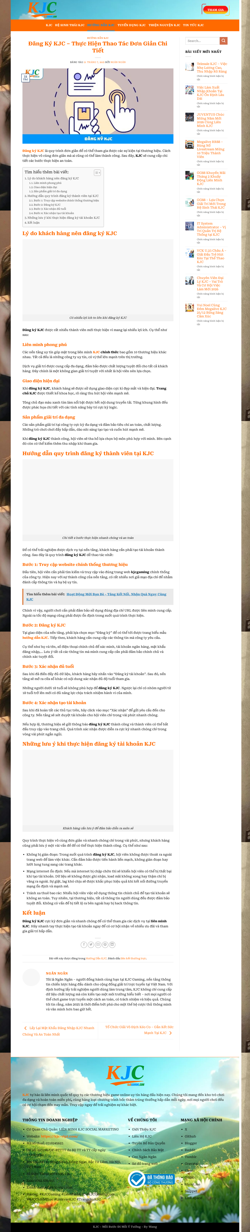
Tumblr (190, 1157)
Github (190, 1136)
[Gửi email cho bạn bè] (98, 945)
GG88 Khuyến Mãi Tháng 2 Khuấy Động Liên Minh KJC (211, 178)
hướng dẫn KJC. (35, 638)
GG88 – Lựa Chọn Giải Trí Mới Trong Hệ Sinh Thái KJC (211, 203)
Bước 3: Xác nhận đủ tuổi (50, 208)
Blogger (191, 1143)
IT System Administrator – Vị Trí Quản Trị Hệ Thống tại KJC (211, 229)
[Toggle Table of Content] (95, 172)
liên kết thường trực (133, 958)
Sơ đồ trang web (145, 1164)
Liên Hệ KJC (142, 1136)
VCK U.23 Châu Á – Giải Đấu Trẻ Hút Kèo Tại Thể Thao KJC (211, 256)
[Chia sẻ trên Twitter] (91, 945)
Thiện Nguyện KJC (164, 25)
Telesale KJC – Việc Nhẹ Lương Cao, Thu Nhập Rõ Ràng (212, 67)
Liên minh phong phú (48, 182)
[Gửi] (224, 41)
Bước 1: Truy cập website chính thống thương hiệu (66, 200)
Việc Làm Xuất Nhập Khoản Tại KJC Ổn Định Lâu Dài (210, 93)
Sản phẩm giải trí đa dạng (50, 191)
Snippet (191, 1191)
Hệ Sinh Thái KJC (70, 25)
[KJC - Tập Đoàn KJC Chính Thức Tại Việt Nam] (42, 9)
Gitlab (190, 1177)
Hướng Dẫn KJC (101, 25)
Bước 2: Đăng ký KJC (47, 204)
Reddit (190, 1150)
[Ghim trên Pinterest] (105, 945)
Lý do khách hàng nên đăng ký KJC (53, 178)
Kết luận (34, 222)
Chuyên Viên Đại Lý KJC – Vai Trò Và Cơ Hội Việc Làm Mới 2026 (210, 283)
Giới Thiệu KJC (144, 1129)
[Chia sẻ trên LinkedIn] (112, 945)
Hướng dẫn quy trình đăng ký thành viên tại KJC (63, 196)
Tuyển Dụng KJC (132, 25)
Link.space (193, 1198)
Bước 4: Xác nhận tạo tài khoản (54, 213)
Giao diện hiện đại (45, 187)
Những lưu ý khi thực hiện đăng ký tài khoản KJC (64, 217)
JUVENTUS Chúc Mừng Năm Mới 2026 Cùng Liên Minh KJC (210, 120)
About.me (192, 1184)
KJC (49, 25)
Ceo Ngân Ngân (144, 1157)
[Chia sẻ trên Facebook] (84, 945)
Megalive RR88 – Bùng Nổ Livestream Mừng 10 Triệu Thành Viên (210, 149)
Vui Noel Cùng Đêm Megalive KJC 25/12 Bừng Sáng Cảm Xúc (212, 310)
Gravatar (192, 1164)
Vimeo (190, 1171)
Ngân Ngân (118, 62)
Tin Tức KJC (193, 25)
